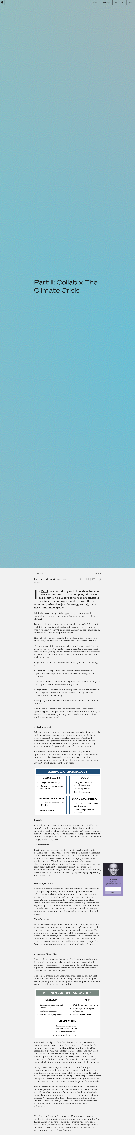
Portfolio (106, 2)
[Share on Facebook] (87, 580)
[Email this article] (93, 580)
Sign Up (113, 892)
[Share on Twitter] (81, 580)
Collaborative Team (54, 579)
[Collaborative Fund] (2, 2)
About (95, 2)
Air (116, 2)
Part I (44, 591)
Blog (130, 2)
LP (123, 2)
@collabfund (37, 582)
